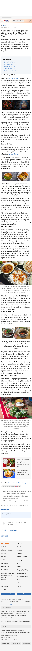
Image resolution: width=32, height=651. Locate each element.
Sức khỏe (3, 560)
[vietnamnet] (7, 21)
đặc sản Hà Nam (13, 78)
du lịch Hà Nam (13, 154)
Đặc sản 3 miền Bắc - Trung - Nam (19, 483)
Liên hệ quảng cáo (7, 627)
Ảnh (2, 583)
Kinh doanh (20, 547)
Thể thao (19, 550)
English (3, 579)
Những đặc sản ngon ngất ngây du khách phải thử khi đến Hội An (23, 472)
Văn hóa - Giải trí (22, 556)
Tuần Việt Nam (5, 570)
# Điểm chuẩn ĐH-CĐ (18, 20)
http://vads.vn (10, 637)
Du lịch (5, 25)
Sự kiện (24, 594)
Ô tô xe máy (4, 563)
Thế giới (19, 553)
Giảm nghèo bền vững (7, 573)
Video (18, 583)
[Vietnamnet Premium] (5, 544)
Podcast (19, 586)
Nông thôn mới (21, 573)
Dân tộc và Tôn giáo (7, 550)
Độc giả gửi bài (16, 643)
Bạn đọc (19, 566)
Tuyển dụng (26, 643)
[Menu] (2, 21)
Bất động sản (5, 566)
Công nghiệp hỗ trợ (22, 570)
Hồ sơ (18, 579)
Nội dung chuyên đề (22, 576)
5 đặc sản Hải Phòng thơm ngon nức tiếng (16, 501)
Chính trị (19, 543)
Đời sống (3, 556)
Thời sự (3, 547)
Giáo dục (3, 553)
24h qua (3, 589)
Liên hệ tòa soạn (6, 607)
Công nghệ (20, 560)
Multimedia (4, 586)
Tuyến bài (8, 594)
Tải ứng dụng (5, 643)
